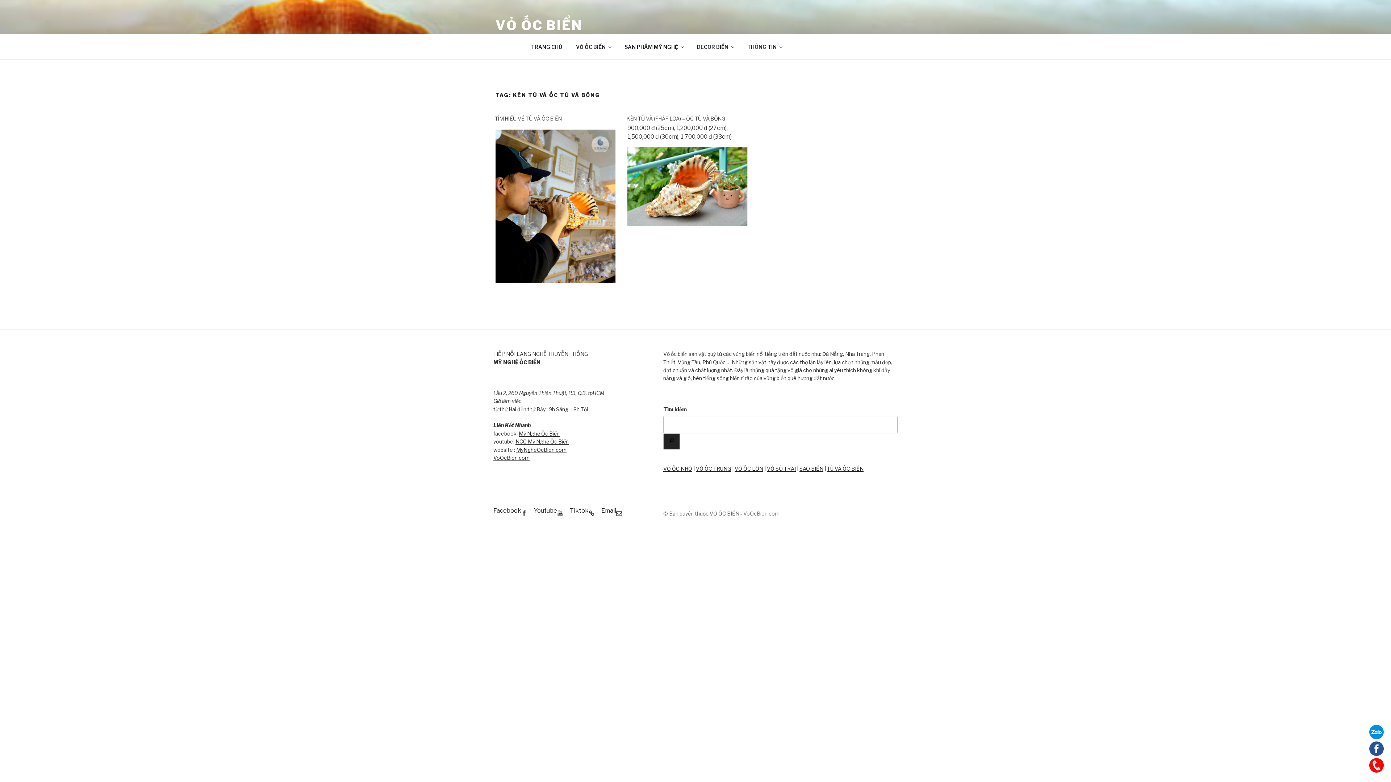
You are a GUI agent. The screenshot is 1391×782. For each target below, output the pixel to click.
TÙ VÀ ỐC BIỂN (845, 469)
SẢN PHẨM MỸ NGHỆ (651, 47)
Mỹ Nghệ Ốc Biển (539, 433)
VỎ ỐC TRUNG (713, 469)
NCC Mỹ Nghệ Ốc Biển (542, 441)
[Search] (671, 441)
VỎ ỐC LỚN (749, 469)
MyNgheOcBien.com (541, 450)
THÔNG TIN (762, 47)
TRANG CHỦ (546, 47)
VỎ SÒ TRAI (781, 469)
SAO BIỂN (811, 469)
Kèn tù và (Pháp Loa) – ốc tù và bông (676, 118)
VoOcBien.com (511, 458)
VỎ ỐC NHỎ (677, 469)
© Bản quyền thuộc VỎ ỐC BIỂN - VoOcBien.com (721, 513)
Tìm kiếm (675, 409)
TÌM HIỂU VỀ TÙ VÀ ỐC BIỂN (528, 118)
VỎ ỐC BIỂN (539, 25)
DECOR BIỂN (712, 47)
